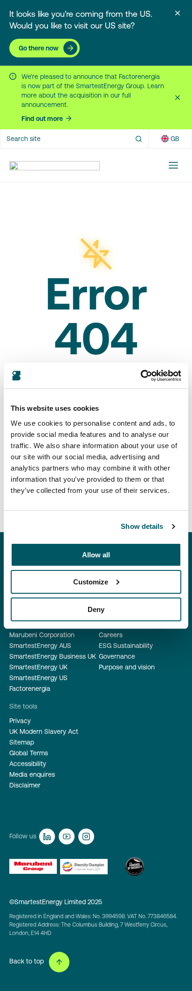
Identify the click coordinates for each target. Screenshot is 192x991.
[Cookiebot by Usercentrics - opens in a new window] (140, 376)
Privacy (20, 720)
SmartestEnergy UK (38, 667)
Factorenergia (29, 688)
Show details (142, 526)
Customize (90, 582)
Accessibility (27, 763)
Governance (117, 656)
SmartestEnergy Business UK (52, 656)
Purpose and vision (127, 667)
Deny (96, 609)
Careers (111, 635)
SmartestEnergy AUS (40, 645)
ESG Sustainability (126, 645)
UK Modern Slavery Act (43, 731)
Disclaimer (25, 785)
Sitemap (21, 742)
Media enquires (32, 774)
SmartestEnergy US (38, 678)
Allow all (96, 555)
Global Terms (28, 753)
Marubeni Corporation (42, 635)
